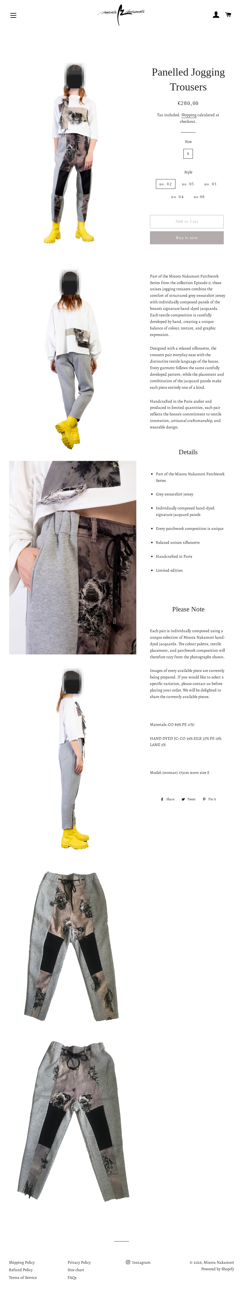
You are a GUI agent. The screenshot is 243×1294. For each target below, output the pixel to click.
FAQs (72, 1277)
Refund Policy (21, 1270)
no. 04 (177, 197)
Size (188, 141)
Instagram (141, 1262)
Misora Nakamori (219, 1262)
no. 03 (210, 184)
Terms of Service (23, 1277)
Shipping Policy (22, 1262)
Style (188, 172)
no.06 (199, 197)
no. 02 (165, 184)
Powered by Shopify (217, 1269)
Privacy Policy (79, 1262)
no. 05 (188, 184)
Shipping (188, 115)
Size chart (76, 1270)
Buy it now (187, 237)
